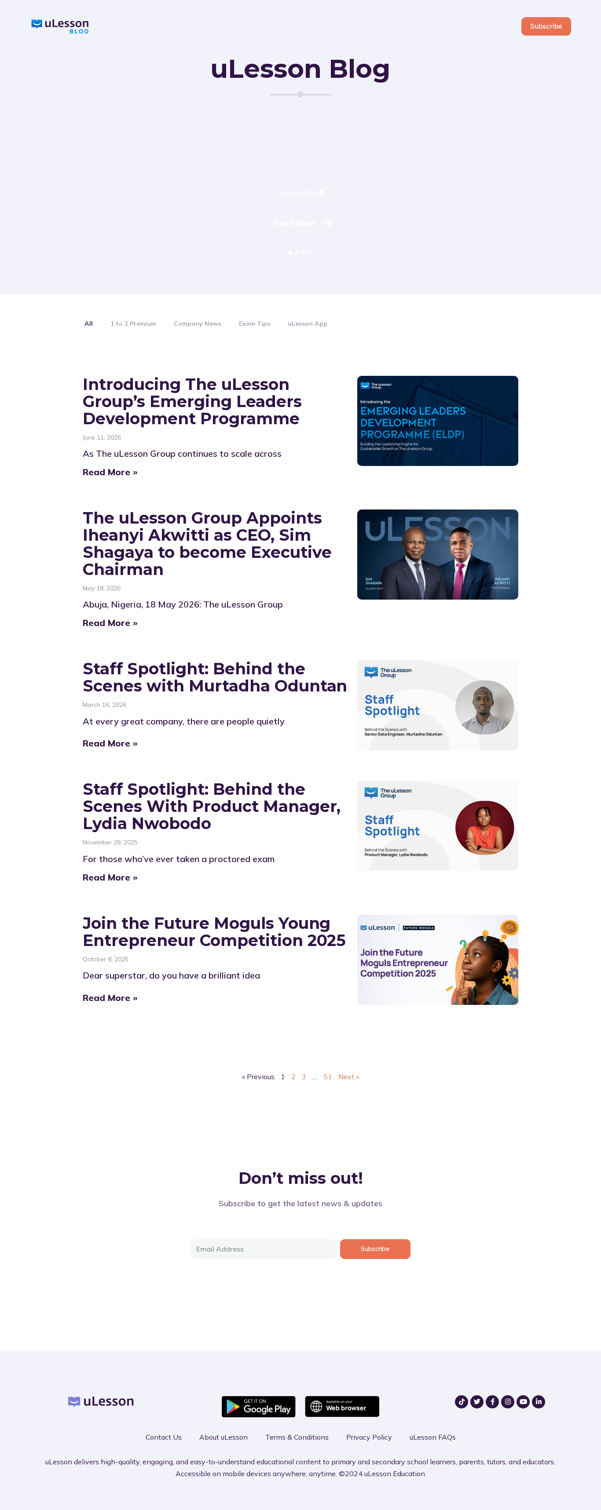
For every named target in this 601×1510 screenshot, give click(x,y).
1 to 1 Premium (133, 323)
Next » (348, 1076)
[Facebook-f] (492, 1401)
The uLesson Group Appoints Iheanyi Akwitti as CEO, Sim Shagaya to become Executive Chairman (207, 543)
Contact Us (164, 1437)
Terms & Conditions (297, 1437)
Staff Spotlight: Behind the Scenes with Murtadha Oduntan (215, 677)
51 (327, 1076)
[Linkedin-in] (538, 1401)
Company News (197, 323)
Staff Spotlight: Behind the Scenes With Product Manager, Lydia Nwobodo (212, 806)
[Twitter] (477, 1401)
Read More (294, 223)
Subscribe (546, 26)
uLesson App (307, 323)
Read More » (110, 471)
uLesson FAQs (433, 1437)
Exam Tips (254, 323)
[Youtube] (523, 1401)
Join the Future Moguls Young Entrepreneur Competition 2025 (214, 931)
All (88, 323)
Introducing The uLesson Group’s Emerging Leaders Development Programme (192, 401)
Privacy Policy (369, 1437)
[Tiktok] (461, 1401)
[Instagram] (507, 1401)
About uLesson (223, 1437)
